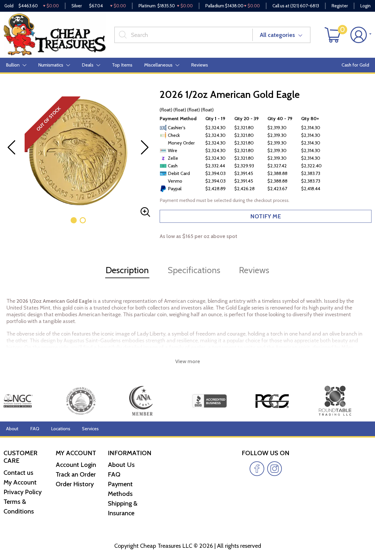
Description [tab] (127, 270)
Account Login (76, 465)
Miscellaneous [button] (158, 65)
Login (365, 5)
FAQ (34, 428)
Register (340, 5)
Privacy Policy (23, 492)
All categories (277, 34)
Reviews (199, 65)
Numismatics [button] (50, 65)
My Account (20, 482)
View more (187, 361)
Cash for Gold (355, 65)
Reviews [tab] (254, 270)
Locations (60, 428)
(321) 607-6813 (304, 5)
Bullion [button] (13, 65)
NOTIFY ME (265, 216)
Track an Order (76, 474)
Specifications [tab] (194, 270)
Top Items (122, 65)
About (12, 428)
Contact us (18, 473)
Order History (75, 484)
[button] (73, 220)
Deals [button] (87, 65)
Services (90, 428)
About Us (121, 465)
